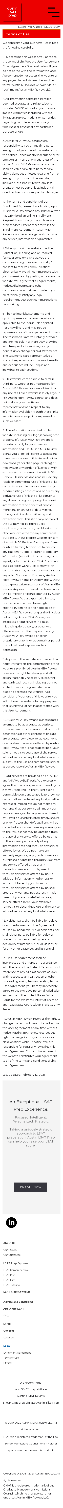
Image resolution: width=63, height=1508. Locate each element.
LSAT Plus (9, 1275)
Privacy (7, 1362)
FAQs (6, 1315)
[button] (54, 12)
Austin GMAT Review (31, 1396)
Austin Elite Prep (47, 1402)
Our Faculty (10, 1249)
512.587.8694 (52, 26)
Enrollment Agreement (17, 1352)
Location (8, 1337)
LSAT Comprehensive (16, 1270)
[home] (12, 12)
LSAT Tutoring (11, 1285)
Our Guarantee (12, 1254)
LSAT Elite (9, 1280)
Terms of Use (11, 1357)
